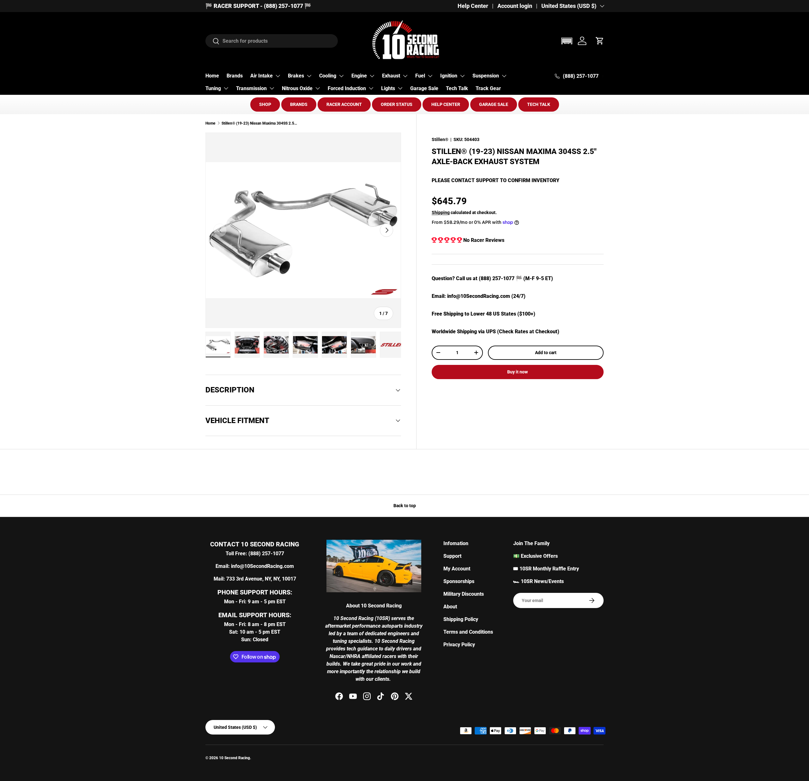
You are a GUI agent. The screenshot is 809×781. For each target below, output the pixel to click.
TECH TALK (538, 104)
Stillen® (440, 139)
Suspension (485, 76)
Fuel (420, 76)
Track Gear (488, 88)
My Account (456, 569)
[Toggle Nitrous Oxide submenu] (317, 88)
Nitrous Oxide (297, 88)
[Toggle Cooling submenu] (341, 76)
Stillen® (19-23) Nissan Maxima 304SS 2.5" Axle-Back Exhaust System (259, 123)
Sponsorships (458, 581)
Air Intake (261, 76)
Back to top (404, 505)
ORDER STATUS (396, 104)
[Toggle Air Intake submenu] (278, 76)
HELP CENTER (445, 104)
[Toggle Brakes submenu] (309, 76)
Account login (514, 6)
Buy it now (517, 371)
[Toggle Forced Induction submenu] (371, 88)
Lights (388, 88)
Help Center (473, 6)
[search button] (212, 41)
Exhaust (391, 76)
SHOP (265, 104)
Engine (359, 76)
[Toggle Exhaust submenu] (405, 76)
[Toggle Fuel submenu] (430, 76)
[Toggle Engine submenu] (372, 76)
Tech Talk (457, 88)
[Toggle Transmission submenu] (272, 88)
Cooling (327, 76)
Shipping (441, 212)
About (450, 607)
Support (452, 556)
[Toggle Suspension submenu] (504, 76)
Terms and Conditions (468, 632)
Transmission (251, 88)
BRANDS (298, 104)
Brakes (296, 76)
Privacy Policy (459, 645)
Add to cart (546, 352)
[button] (566, 40)
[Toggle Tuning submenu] (226, 88)
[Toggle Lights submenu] (400, 88)
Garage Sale (424, 88)
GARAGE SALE (493, 104)
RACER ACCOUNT (344, 104)
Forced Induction (347, 88)
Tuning (213, 88)
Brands (235, 76)
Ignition (448, 76)
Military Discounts (463, 594)
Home (212, 76)
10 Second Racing (234, 758)
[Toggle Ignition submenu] (462, 76)
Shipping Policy (460, 619)
